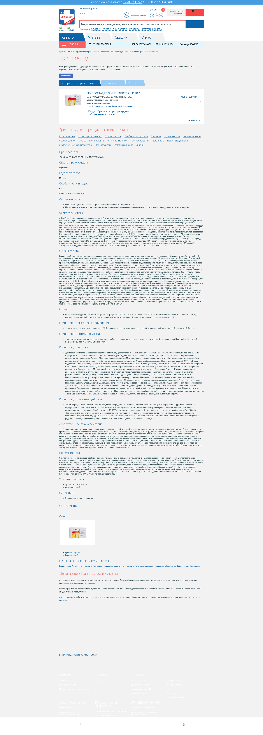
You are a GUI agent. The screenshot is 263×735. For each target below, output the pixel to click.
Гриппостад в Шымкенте (165, 566)
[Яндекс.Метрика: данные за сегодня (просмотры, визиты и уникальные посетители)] (191, 724)
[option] (69, 511)
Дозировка (158, 141)
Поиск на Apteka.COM (142, 689)
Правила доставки (140, 684)
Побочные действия (177, 141)
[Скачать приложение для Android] (71, 29)
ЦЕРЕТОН (146, 29)
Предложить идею (68, 719)
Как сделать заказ (141, 44)
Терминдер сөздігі (175, 697)
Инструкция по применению (78, 83)
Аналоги (133, 83)
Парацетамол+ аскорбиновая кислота (110, 106)
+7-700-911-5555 (132, 2)
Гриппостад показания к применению (108, 141)
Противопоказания (140, 141)
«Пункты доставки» (113, 597)
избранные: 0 (179, 13)
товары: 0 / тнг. (176, 11)
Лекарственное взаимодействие (75, 145)
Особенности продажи (136, 136)
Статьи (98, 680)
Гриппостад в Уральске (90, 566)
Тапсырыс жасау (163, 44)
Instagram (66, 76)
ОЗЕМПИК (123, 29)
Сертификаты (111, 83)
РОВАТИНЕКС (109, 29)
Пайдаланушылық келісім (143, 707)
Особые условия (67, 141)
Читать (94, 37)
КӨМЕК (173, 674)
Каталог (68, 37)
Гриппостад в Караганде (188, 566)
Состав (82, 141)
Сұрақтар (171, 693)
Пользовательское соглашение (110, 711)
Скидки (121, 37)
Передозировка (103, 145)
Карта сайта (108, 724)
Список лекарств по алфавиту (74, 689)
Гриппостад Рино (73, 552)
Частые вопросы (139, 693)
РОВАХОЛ (134, 29)
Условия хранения (123, 145)
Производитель (67, 136)
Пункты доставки (101, 44)
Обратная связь (72, 702)
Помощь (138, 674)
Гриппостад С (71, 555)
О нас (146, 37)
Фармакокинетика (192, 136)
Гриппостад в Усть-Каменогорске (137, 566)
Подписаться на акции (70, 707)
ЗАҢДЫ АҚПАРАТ (145, 702)
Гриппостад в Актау (112, 566)
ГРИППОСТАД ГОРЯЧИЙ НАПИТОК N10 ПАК (113, 93)
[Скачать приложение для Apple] (62, 29)
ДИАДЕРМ (157, 29)
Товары (63, 680)
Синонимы (141, 145)
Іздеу (169, 689)
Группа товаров (113, 136)
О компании (89, 724)
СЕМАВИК (96, 29)
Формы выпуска (172, 136)
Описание (156, 136)
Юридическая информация (107, 704)
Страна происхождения (90, 136)
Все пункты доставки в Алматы (73, 655)
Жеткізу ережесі (174, 684)
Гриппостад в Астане (69, 566)
